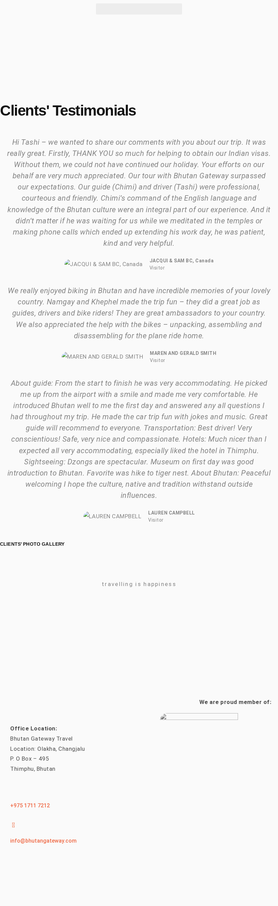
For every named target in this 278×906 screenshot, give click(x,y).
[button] (139, 9)
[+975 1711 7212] (13, 790)
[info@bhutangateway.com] (13, 825)
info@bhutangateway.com (43, 841)
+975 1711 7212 (30, 805)
